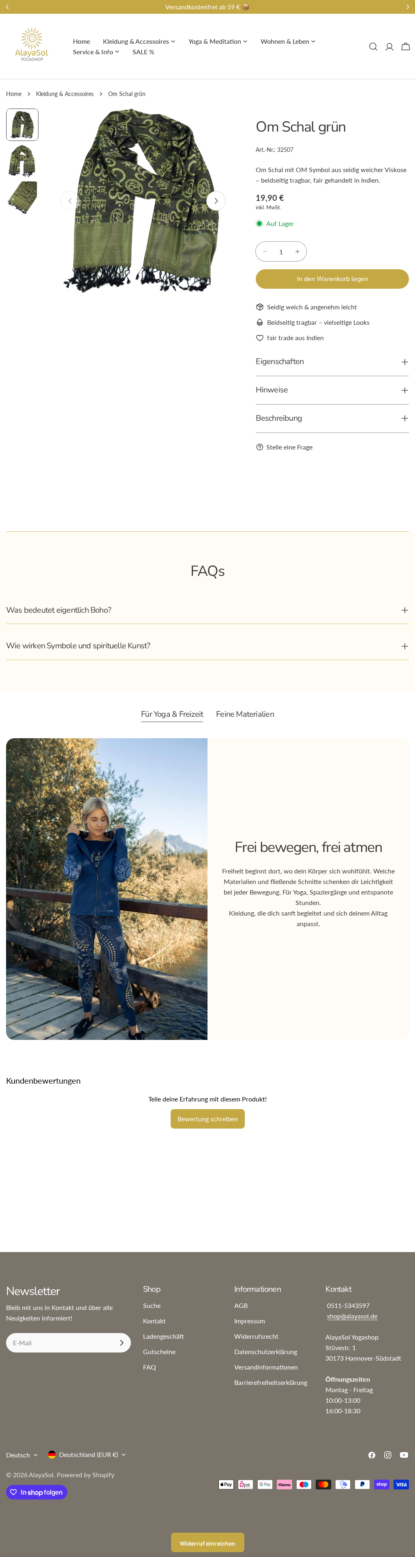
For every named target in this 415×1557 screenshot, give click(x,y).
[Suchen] (373, 46)
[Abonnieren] (121, 1342)
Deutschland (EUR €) (88, 1454)
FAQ (149, 1367)
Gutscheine (159, 1351)
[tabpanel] (207, 889)
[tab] (172, 715)
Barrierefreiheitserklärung (270, 1382)
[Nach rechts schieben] (216, 201)
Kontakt (154, 1321)
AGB (241, 1305)
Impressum (249, 1321)
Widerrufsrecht (256, 1336)
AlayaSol (41, 1474)
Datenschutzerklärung (265, 1351)
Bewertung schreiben (208, 1118)
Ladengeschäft (163, 1336)
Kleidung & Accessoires (65, 93)
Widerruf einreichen (207, 1543)
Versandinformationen (266, 1367)
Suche (151, 1305)
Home (13, 93)
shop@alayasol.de (352, 1316)
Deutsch (18, 1455)
